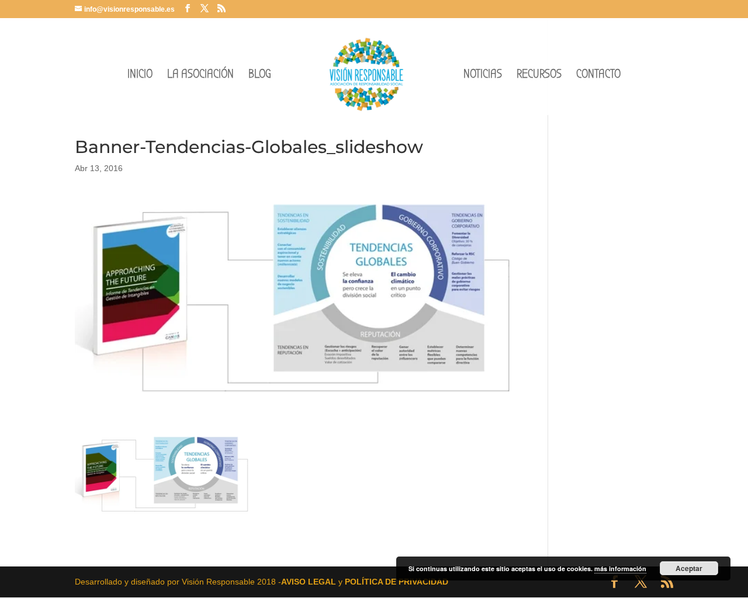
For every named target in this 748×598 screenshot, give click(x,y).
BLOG (259, 75)
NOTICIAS (482, 75)
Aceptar (689, 568)
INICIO (140, 75)
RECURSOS (539, 75)
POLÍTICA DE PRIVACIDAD (396, 581)
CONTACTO (598, 75)
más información (620, 568)
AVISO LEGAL (308, 581)
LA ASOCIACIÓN (200, 75)
